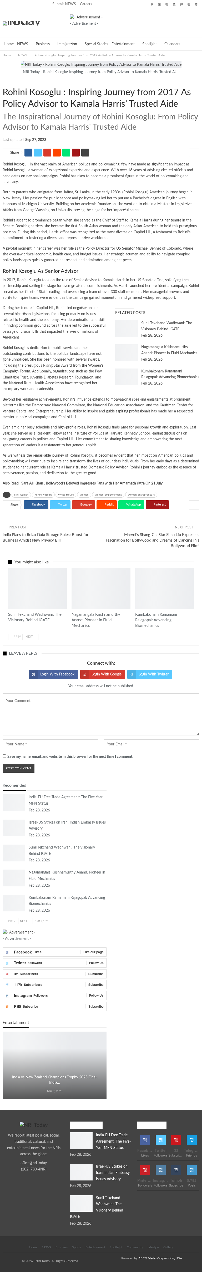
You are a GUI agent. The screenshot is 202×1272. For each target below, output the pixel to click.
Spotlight (149, 44)
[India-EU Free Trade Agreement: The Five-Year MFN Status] (14, 802)
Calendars (172, 44)
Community (135, 1247)
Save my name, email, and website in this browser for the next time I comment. (70, 757)
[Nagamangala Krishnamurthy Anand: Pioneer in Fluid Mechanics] (126, 352)
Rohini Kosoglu (135, 192)
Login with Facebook (57, 674)
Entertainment (123, 44)
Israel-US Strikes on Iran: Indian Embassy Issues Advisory (113, 1173)
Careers (86, 4)
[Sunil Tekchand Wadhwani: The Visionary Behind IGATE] (126, 328)
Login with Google (107, 674)
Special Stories (96, 44)
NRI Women (21, 494)
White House (66, 494)
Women (9, 81)
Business (43, 44)
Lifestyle (153, 1247)
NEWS (22, 44)
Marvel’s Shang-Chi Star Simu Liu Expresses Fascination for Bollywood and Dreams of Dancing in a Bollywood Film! (152, 540)
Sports (76, 1247)
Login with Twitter (154, 674)
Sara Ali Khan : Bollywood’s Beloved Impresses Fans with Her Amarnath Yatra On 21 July (92, 483)
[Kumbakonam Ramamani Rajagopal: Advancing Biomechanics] (126, 377)
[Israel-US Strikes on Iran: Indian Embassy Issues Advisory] (14, 828)
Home (9, 44)
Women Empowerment (108, 494)
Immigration (67, 44)
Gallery (168, 1247)
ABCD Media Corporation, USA (160, 1258)
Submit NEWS (64, 4)
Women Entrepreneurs (141, 494)
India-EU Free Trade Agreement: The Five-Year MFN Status (113, 1141)
